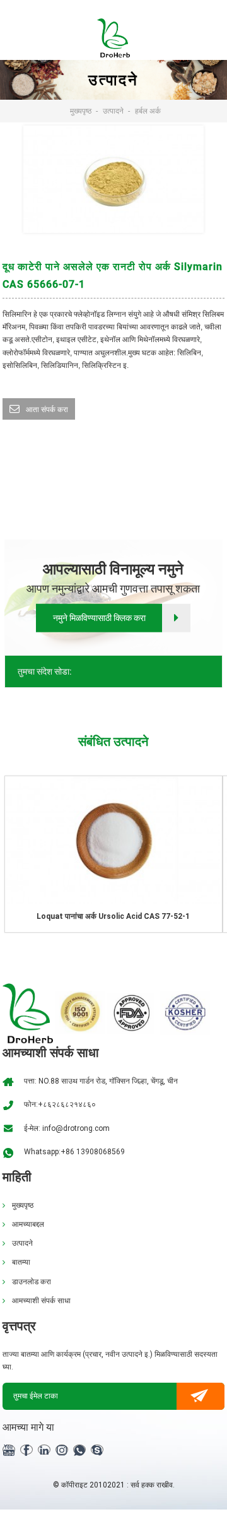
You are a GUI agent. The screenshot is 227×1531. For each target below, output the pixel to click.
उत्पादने (113, 111)
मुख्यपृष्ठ (80, 111)
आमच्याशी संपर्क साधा (41, 1300)
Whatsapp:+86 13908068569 (74, 1151)
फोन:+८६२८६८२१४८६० (60, 1104)
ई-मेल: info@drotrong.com (67, 1128)
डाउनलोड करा (31, 1281)
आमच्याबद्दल (28, 1224)
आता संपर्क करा (47, 409)
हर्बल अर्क (148, 111)
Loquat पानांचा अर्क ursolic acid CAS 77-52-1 (113, 916)
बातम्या (21, 1262)
